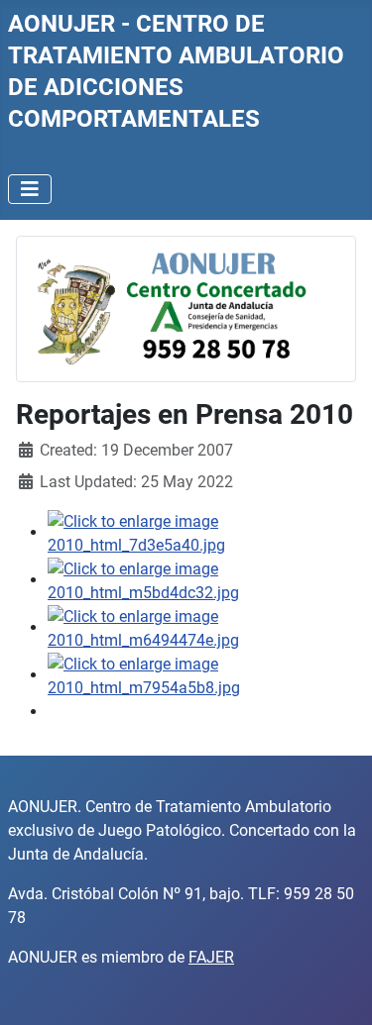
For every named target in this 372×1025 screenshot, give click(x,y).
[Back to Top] (337, 988)
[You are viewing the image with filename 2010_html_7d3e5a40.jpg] (202, 532)
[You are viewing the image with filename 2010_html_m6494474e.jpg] (202, 627)
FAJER (211, 957)
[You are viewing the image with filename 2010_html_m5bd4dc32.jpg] (202, 579)
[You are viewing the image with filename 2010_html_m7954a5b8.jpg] (202, 675)
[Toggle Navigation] (30, 189)
